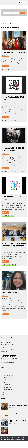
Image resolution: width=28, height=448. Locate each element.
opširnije (5, 66)
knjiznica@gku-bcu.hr (10, 356)
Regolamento (7, 379)
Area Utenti (3, 373)
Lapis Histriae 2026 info (11, 197)
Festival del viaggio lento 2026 (16, 413)
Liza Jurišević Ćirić (9, 292)
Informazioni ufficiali (8, 387)
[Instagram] (25, 2)
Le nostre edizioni (8, 389)
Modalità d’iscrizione (8, 375)
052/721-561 (6, 355)
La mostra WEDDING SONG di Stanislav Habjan (14, 149)
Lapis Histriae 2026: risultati (13, 52)
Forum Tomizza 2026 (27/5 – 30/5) (13, 98)
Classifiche (3, 392)
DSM (23, 439)
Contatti (3, 394)
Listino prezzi (7, 377)
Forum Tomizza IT (6, 69)
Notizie (12, 69)
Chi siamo (3, 382)
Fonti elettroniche (8, 380)
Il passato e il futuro (8, 386)
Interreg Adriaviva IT (6, 264)
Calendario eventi (6, 120)
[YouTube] (19, 2)
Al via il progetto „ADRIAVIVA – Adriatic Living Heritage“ (14, 244)
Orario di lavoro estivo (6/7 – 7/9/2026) (18, 405)
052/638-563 (13, 355)
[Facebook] (22, 2)
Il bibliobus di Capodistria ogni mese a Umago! (17, 421)
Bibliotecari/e (5, 317)
